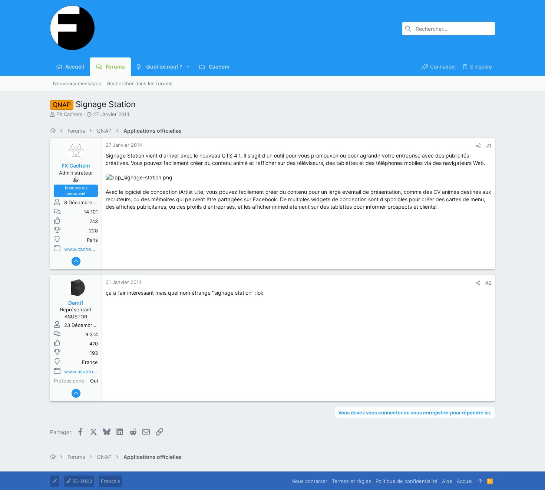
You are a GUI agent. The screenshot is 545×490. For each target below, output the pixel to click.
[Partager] (478, 145)
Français (110, 481)
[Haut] (480, 481)
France (90, 362)
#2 (488, 283)
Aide (447, 481)
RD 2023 (81, 481)
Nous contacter (309, 481)
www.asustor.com (85, 371)
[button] (188, 66)
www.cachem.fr (82, 249)
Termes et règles (351, 481)
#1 (488, 146)
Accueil (465, 481)
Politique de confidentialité (406, 481)
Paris (92, 240)
